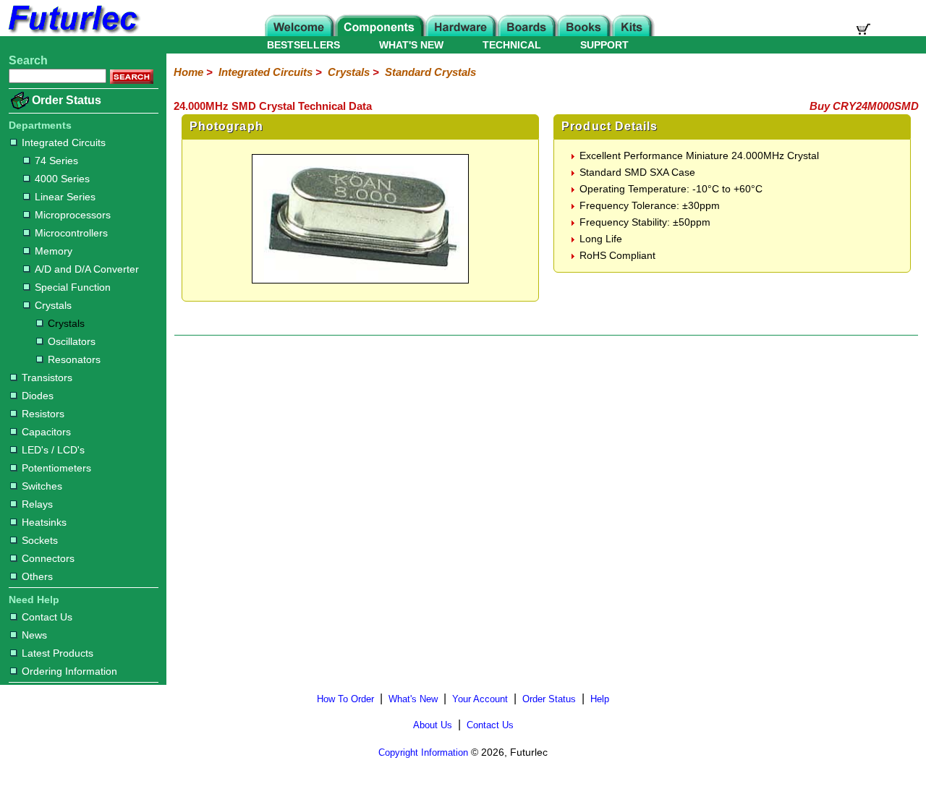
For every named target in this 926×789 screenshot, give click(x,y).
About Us (432, 725)
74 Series (56, 160)
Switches (42, 486)
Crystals (53, 305)
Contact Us (47, 617)
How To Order (345, 699)
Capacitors (46, 432)
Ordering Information (69, 671)
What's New (413, 699)
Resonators (74, 359)
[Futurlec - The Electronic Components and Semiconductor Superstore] (72, 32)
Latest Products (57, 653)
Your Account (480, 699)
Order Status (66, 100)
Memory (53, 251)
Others (37, 576)
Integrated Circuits (64, 142)
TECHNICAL (512, 45)
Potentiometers (56, 468)
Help (599, 699)
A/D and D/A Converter (87, 269)
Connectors (48, 558)
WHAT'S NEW (411, 45)
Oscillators (71, 341)
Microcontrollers (71, 233)
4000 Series (62, 178)
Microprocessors (73, 215)
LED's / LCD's (53, 450)
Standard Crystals (430, 72)
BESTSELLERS (303, 45)
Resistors (43, 413)
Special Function (73, 287)
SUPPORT (604, 45)
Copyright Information (423, 752)
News (34, 635)
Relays (37, 504)
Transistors (47, 377)
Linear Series (65, 196)
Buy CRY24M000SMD (864, 106)
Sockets (40, 540)
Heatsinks (44, 522)
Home (188, 72)
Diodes (38, 395)
